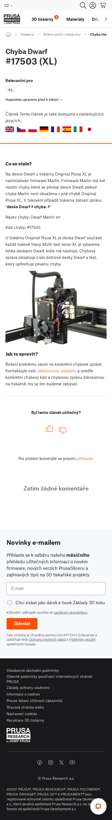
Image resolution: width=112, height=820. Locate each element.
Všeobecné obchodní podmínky (33, 670)
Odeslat (22, 623)
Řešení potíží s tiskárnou (61, 34)
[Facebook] (39, 762)
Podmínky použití (82, 639)
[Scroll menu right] (106, 19)
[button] (9, 129)
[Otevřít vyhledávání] (83, 5)
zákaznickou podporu (56, 370)
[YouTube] (72, 762)
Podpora (27, 34)
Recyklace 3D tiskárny (25, 720)
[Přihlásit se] (92, 5)
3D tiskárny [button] (45, 18)
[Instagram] (50, 762)
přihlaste (85, 458)
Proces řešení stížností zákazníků (35, 700)
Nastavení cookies (22, 713)
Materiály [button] (75, 19)
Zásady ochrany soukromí (28, 687)
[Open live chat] (98, 806)
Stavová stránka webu (25, 707)
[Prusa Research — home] (12, 19)
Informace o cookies (23, 694)
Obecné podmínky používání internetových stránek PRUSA (49, 679)
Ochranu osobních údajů (47, 639)
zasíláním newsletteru (70, 612)
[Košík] (103, 5)
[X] (61, 762)
